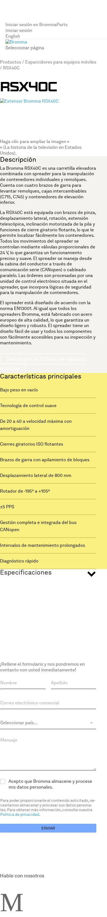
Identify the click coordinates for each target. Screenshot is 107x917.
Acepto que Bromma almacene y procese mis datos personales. (50, 784)
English (12, 36)
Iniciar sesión (18, 30)
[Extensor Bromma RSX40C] (29, 101)
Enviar (48, 828)
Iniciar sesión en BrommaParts (36, 24)
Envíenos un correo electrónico (36, 581)
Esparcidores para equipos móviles (60, 62)
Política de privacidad (19, 814)
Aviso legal (50, 586)
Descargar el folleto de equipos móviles (43, 364)
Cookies (69, 586)
